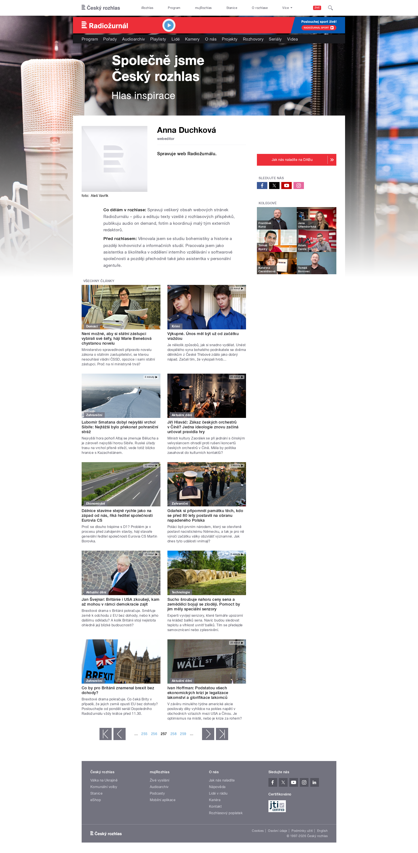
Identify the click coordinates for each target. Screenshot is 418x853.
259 (183, 734)
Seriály (275, 39)
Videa (292, 39)
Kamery (192, 39)
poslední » (222, 734)
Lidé (176, 39)
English (322, 831)
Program (174, 8)
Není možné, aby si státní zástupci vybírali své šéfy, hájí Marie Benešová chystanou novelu (117, 338)
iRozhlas (147, 8)
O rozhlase (260, 8)
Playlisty (158, 39)
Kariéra (214, 800)
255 (144, 734)
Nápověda (217, 787)
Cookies (258, 831)
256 (154, 734)
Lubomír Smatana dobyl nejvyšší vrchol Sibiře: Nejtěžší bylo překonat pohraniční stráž (120, 427)
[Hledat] (330, 8)
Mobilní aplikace (163, 800)
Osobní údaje (277, 831)
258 (173, 734)
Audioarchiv (133, 39)
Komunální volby (103, 787)
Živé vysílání (159, 780)
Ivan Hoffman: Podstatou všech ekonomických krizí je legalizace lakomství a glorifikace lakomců (197, 693)
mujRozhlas (203, 8)
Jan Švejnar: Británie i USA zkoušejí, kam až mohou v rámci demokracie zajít (121, 601)
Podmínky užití (302, 831)
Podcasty (157, 793)
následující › (208, 734)
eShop (95, 800)
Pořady (110, 39)
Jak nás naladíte (222, 780)
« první (105, 734)
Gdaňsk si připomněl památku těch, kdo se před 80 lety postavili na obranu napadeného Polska (205, 515)
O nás (211, 39)
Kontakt (215, 806)
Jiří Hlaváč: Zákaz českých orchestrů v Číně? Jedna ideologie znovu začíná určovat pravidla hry (203, 427)
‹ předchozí (119, 734)
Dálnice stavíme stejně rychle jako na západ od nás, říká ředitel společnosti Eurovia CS (117, 515)
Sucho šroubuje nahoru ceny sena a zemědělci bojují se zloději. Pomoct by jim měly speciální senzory (203, 604)
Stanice (231, 8)
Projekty (230, 39)
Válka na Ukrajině (104, 780)
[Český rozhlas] (101, 8)
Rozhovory (253, 39)
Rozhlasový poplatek (226, 813)
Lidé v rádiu (218, 793)
